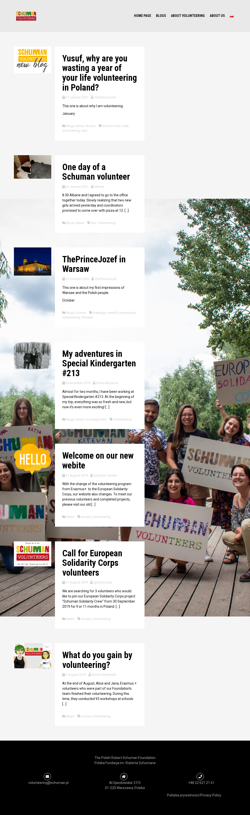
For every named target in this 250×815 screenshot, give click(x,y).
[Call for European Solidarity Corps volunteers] (32, 553)
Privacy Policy (210, 795)
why (84, 130)
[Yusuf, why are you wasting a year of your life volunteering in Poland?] (32, 59)
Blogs (161, 16)
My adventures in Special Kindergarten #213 (99, 363)
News (80, 126)
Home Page (142, 16)
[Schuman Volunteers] (26, 16)
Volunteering (71, 130)
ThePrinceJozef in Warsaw (94, 264)
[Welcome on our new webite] (32, 459)
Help (125, 126)
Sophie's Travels (105, 475)
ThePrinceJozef (105, 97)
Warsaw (87, 317)
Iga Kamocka (103, 582)
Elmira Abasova (107, 383)
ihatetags (99, 312)
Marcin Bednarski (104, 674)
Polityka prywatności (183, 795)
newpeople (127, 312)
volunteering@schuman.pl (48, 783)
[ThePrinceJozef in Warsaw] (32, 261)
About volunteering (188, 16)
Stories (90, 126)
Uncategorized (95, 419)
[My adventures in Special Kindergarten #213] (32, 356)
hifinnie (99, 186)
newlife (113, 312)
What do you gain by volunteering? (97, 660)
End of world (112, 126)
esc (93, 223)
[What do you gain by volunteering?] (32, 655)
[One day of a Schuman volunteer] (32, 166)
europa (86, 517)
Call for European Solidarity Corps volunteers (92, 563)
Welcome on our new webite (98, 461)
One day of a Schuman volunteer (96, 172)
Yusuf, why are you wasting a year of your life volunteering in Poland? (99, 73)
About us (217, 16)
